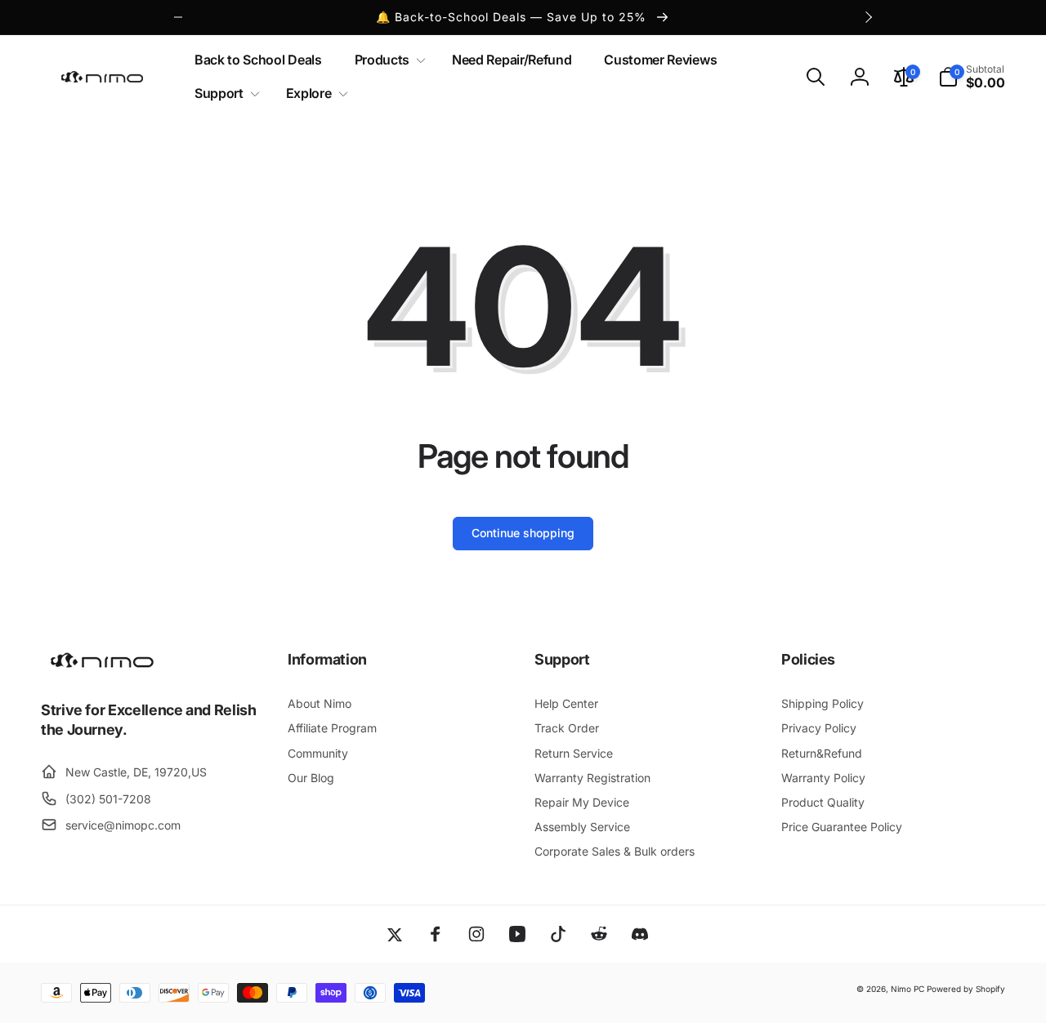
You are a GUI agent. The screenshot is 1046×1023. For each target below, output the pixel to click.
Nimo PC (907, 989)
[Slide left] (178, 17)
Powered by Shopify (966, 989)
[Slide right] (868, 17)
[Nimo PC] (102, 665)
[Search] (816, 77)
